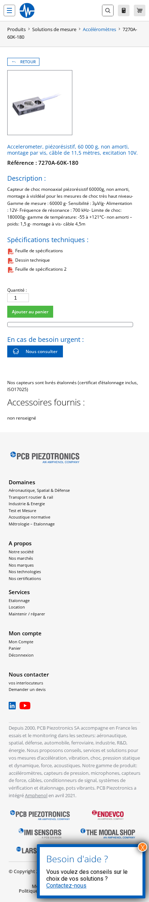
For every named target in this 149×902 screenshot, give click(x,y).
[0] (139, 10)
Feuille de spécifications (39, 251)
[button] (9, 10)
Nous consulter (42, 351)
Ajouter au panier (30, 312)
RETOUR (28, 61)
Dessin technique (32, 260)
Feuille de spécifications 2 (41, 269)
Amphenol (36, 795)
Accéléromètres (99, 29)
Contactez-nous (66, 885)
